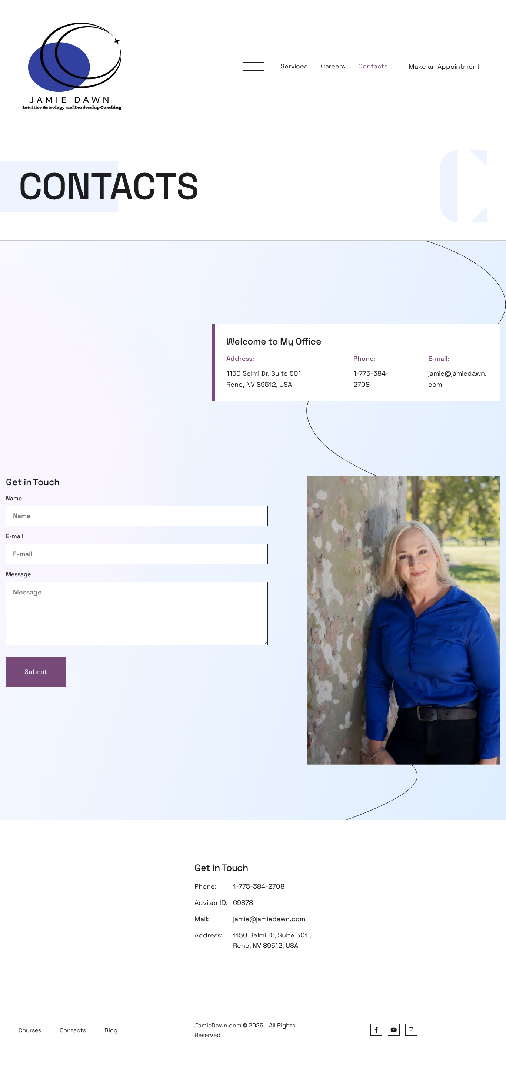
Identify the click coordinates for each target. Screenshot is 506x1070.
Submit (35, 671)
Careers (333, 66)
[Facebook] (376, 1030)
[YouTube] (394, 1030)
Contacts (372, 66)
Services (293, 66)
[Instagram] (411, 1030)
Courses (30, 1030)
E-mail (14, 536)
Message (18, 574)
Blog (110, 1030)
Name (14, 498)
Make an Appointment (444, 66)
